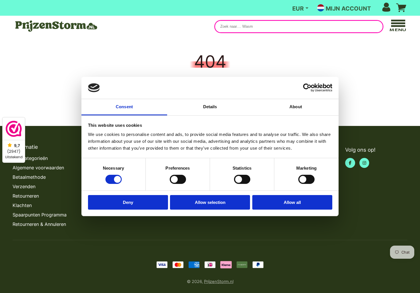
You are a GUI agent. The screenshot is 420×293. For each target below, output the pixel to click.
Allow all (292, 202)
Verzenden (24, 186)
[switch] (178, 179)
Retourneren (26, 196)
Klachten (22, 205)
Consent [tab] (124, 106)
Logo (55, 26)
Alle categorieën (30, 158)
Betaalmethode (29, 177)
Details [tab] (210, 106)
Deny (128, 202)
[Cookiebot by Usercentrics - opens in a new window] (307, 87)
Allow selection (210, 202)
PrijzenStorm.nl (218, 281)
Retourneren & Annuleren (39, 224)
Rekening (358, 8)
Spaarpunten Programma (40, 215)
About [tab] (295, 106)
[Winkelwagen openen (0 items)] (401, 7)
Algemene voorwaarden (38, 167)
